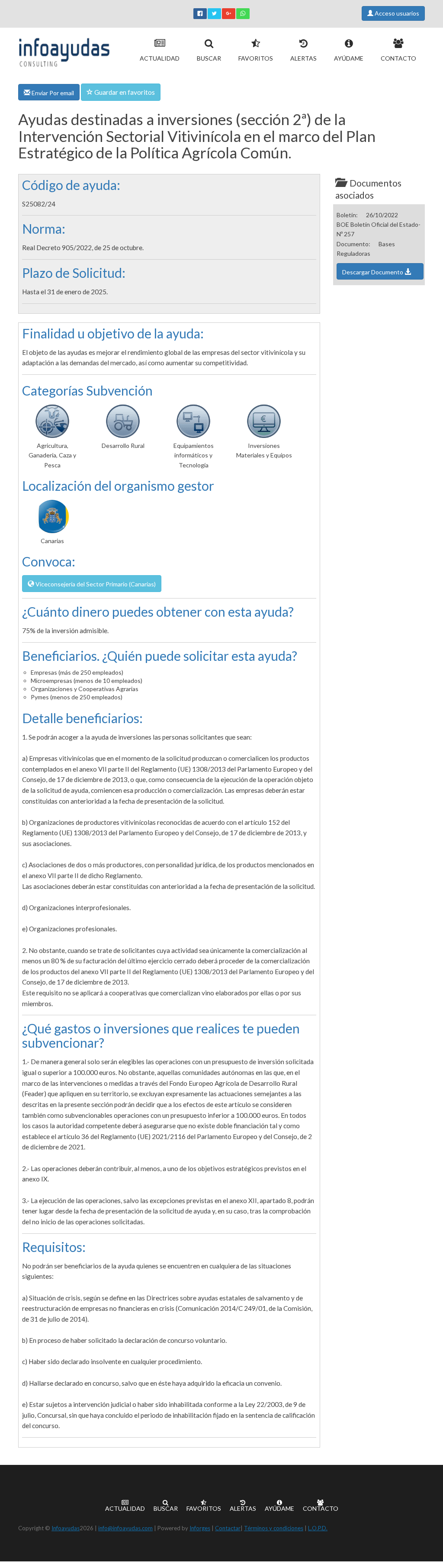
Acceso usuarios (396, 13)
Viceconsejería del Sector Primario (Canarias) (95, 584)
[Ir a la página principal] (64, 50)
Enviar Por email (52, 93)
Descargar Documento (373, 272)
